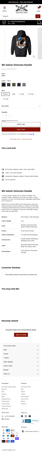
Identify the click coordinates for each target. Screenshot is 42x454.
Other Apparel (25, 396)
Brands (23, 401)
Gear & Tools (24, 399)
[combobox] (21, 16)
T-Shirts (23, 394)
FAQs (3, 396)
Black (4, 85)
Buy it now (21, 129)
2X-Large (31, 94)
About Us (4, 389)
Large (13, 94)
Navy (19, 85)
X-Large (21, 94)
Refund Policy (5, 401)
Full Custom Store (26, 387)
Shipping (4, 120)
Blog (3, 391)
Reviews (4, 394)
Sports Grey (24, 85)
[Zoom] (34, 56)
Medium (5, 94)
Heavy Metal (9, 85)
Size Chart (5, 106)
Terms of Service (6, 406)
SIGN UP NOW (21, 335)
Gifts (22, 389)
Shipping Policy (6, 399)
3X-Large (5, 99)
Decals (23, 391)
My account (5, 408)
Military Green (14, 85)
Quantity (4, 112)
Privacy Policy (6, 403)
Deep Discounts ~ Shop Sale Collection (20, 2)
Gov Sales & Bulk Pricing (9, 387)
